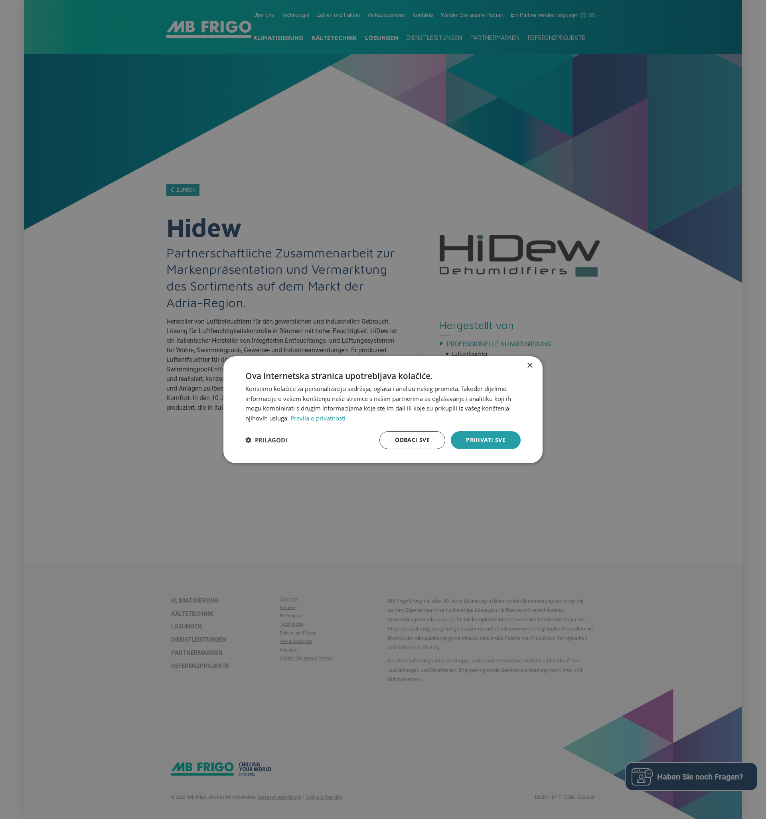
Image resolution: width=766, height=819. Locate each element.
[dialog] (383, 409)
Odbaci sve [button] (412, 440)
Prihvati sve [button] (485, 440)
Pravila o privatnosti (317, 418)
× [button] (530, 365)
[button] (266, 440)
